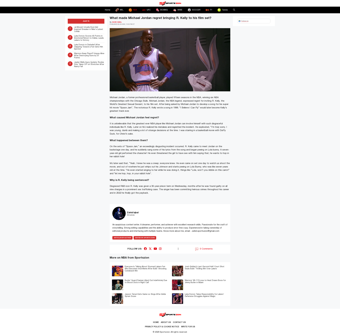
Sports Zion (145, 237)
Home (107, 10)
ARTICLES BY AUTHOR (122, 237)
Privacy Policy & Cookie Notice (162, 327)
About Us (166, 322)
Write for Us (188, 327)
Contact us (179, 322)
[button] (234, 10)
